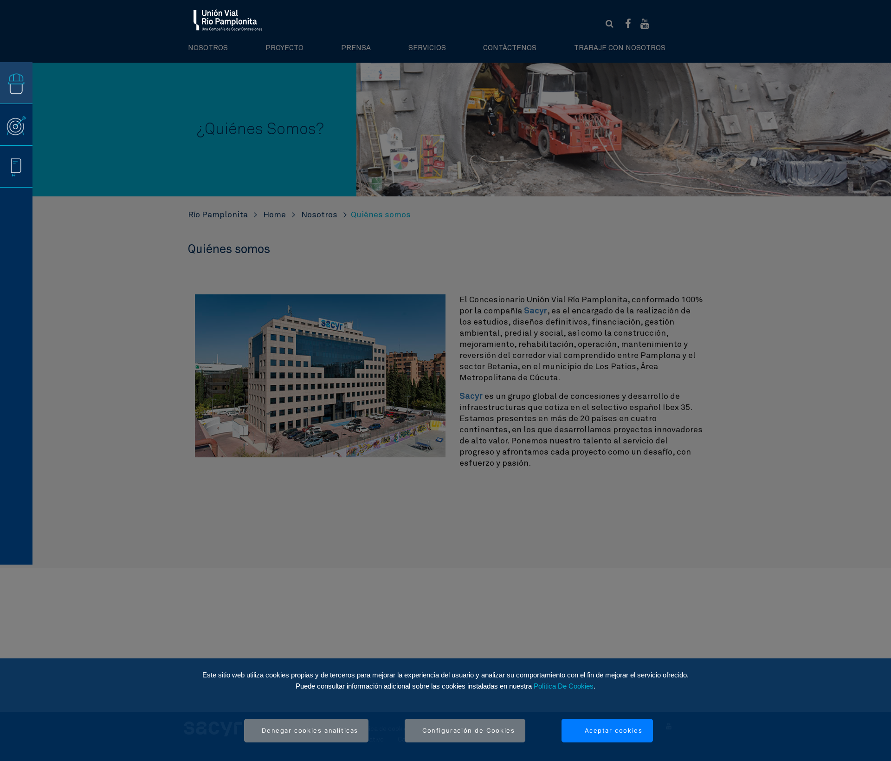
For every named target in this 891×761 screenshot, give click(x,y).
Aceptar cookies (614, 730)
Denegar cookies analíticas (310, 730)
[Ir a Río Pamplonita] (228, 20)
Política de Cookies (564, 686)
